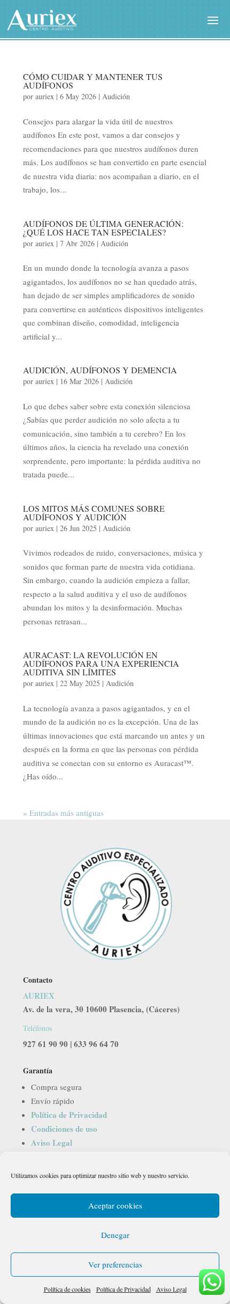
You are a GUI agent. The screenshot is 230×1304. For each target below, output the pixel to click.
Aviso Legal (171, 1289)
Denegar (115, 1234)
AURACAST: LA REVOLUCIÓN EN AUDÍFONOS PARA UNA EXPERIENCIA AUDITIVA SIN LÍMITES (101, 663)
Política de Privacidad (123, 1289)
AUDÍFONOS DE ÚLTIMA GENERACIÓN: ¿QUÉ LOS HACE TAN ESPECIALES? (103, 228)
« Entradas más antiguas (63, 812)
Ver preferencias (115, 1264)
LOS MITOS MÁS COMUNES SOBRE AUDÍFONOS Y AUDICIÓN (94, 512)
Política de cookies (67, 1289)
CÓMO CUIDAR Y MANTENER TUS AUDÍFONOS (93, 81)
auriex (44, 96)
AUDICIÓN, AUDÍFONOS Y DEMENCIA (100, 369)
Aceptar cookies (115, 1205)
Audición (116, 96)
